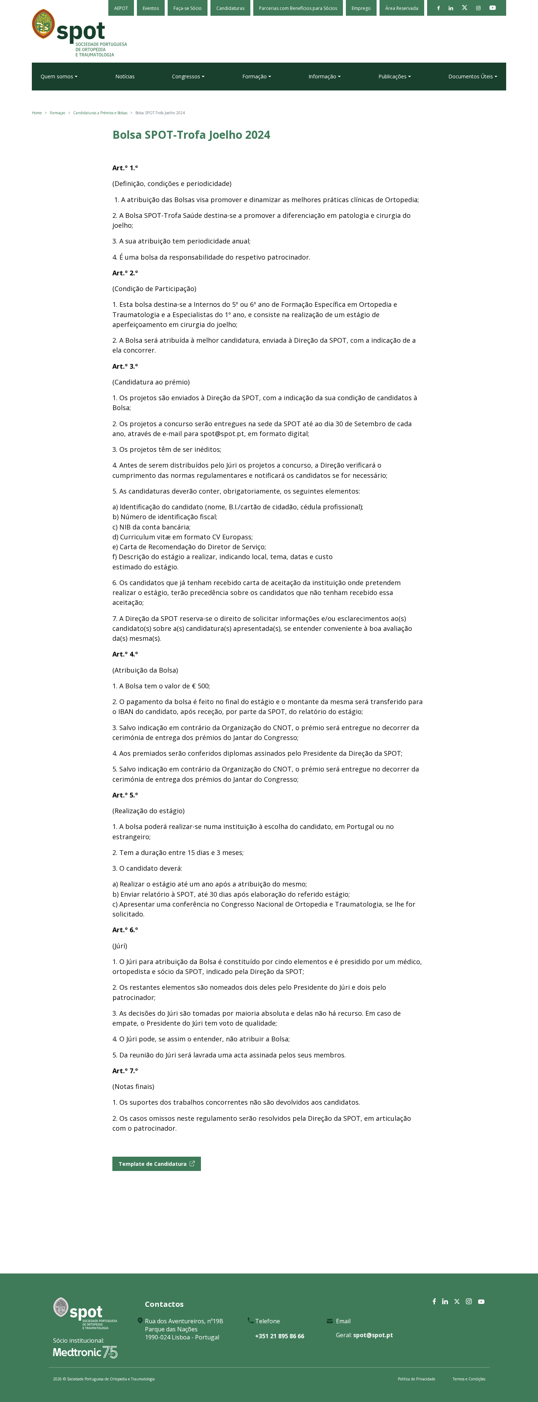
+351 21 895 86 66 (279, 1336)
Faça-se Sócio (187, 8)
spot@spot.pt (373, 1335)
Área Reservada (401, 8)
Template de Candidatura (153, 1163)
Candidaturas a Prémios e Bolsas (100, 112)
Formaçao (57, 112)
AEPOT (121, 8)
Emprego (361, 8)
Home (37, 112)
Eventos (151, 8)
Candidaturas (230, 8)
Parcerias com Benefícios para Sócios (298, 8)
